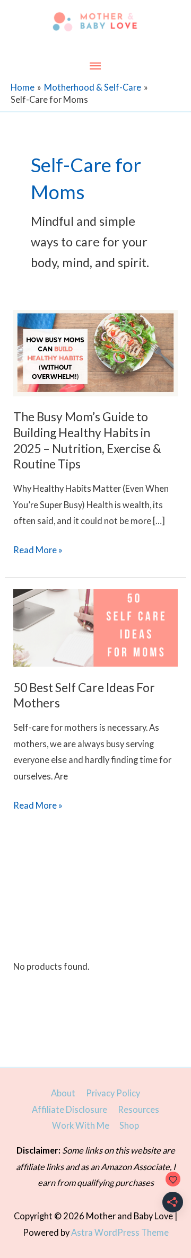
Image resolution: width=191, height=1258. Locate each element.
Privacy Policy (113, 1093)
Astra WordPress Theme (120, 1232)
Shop (129, 1125)
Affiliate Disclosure (69, 1109)
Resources (138, 1109)
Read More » (38, 551)
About (63, 1093)
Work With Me (80, 1125)
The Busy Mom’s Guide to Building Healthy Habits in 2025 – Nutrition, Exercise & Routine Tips (87, 440)
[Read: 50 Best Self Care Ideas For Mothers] (95, 627)
